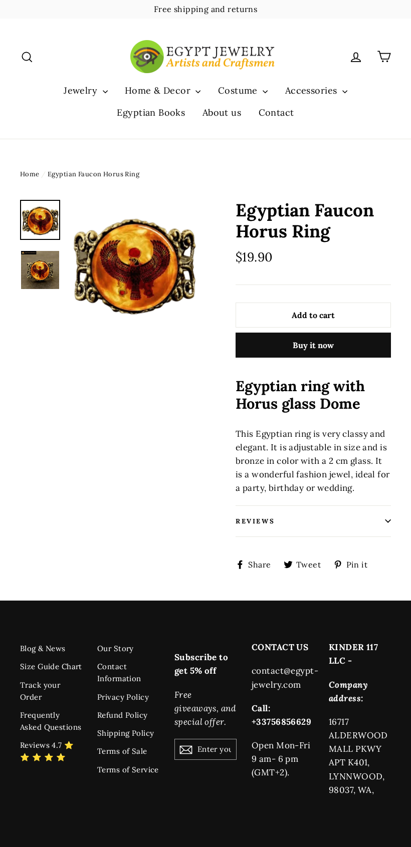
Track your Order (40, 691)
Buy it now (313, 345)
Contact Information (119, 672)
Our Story (115, 648)
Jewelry (82, 90)
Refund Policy (122, 715)
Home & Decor (159, 90)
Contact (276, 112)
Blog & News (43, 648)
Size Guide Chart (51, 666)
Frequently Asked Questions (50, 721)
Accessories (312, 90)
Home (30, 174)
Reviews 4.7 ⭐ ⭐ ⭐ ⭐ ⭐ (47, 751)
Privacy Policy (123, 697)
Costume (239, 90)
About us (221, 112)
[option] (134, 264)
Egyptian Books (151, 112)
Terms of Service (128, 769)
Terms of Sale (122, 751)
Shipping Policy (125, 733)
